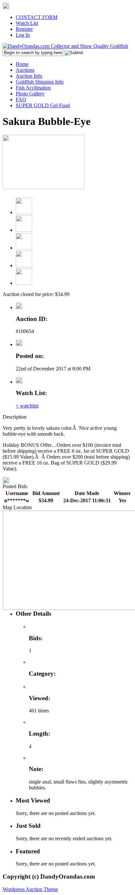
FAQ (21, 99)
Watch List (27, 23)
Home (22, 64)
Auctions (25, 70)
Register (24, 29)
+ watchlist (27, 405)
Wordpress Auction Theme (30, 889)
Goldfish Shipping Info (40, 82)
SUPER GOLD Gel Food (43, 105)
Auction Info (29, 76)
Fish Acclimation (33, 87)
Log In (23, 35)
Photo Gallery (30, 93)
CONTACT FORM (36, 17)
